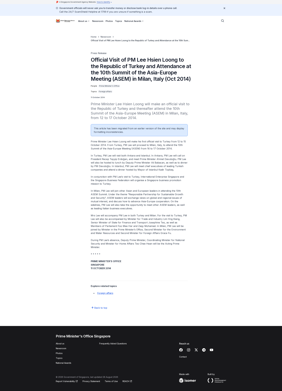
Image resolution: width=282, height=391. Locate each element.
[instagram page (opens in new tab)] (188, 350)
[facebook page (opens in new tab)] (181, 350)
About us (60, 343)
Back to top (100, 307)
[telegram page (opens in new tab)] (204, 350)
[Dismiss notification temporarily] (224, 8)
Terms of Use (111, 381)
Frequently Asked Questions (113, 343)
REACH (127, 381)
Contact (183, 356)
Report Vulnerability (65, 381)
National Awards (63, 363)
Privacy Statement (91, 381)
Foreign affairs (105, 293)
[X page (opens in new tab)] (196, 350)
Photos (109, 21)
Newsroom (97, 21)
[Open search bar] (222, 20)
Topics (118, 21)
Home (93, 37)
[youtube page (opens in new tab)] (211, 350)
